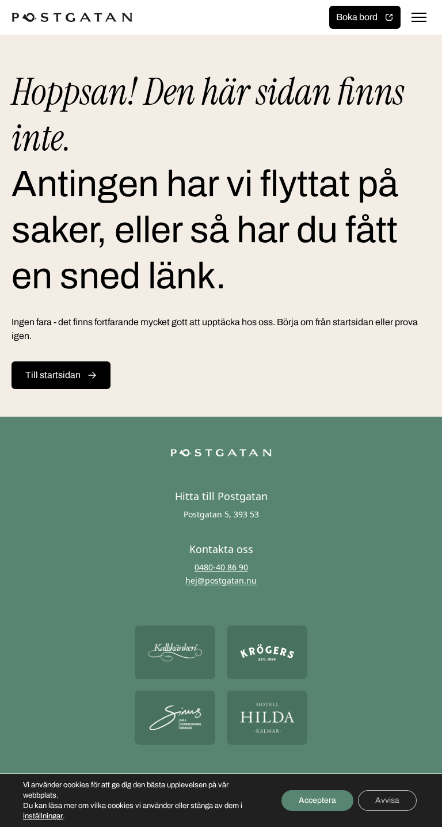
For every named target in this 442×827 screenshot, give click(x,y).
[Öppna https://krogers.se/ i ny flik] (267, 652)
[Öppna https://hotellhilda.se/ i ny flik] (267, 717)
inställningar (43, 816)
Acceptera (317, 800)
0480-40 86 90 (221, 567)
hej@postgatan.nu (221, 580)
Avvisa (387, 800)
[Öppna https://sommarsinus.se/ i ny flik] (175, 717)
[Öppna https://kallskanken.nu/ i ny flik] (175, 652)
